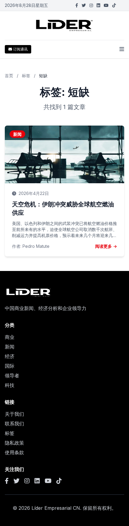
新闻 (9, 347)
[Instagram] (91, 5)
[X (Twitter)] (84, 5)
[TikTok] (114, 5)
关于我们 (14, 414)
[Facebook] (76, 5)
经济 (9, 356)
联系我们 (14, 424)
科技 (9, 385)
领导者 (12, 375)
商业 (9, 337)
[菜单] (121, 49)
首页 (9, 75)
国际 (9, 366)
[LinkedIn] (98, 5)
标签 (26, 75)
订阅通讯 (20, 49)
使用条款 (14, 452)
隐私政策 (14, 443)
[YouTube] (106, 5)
